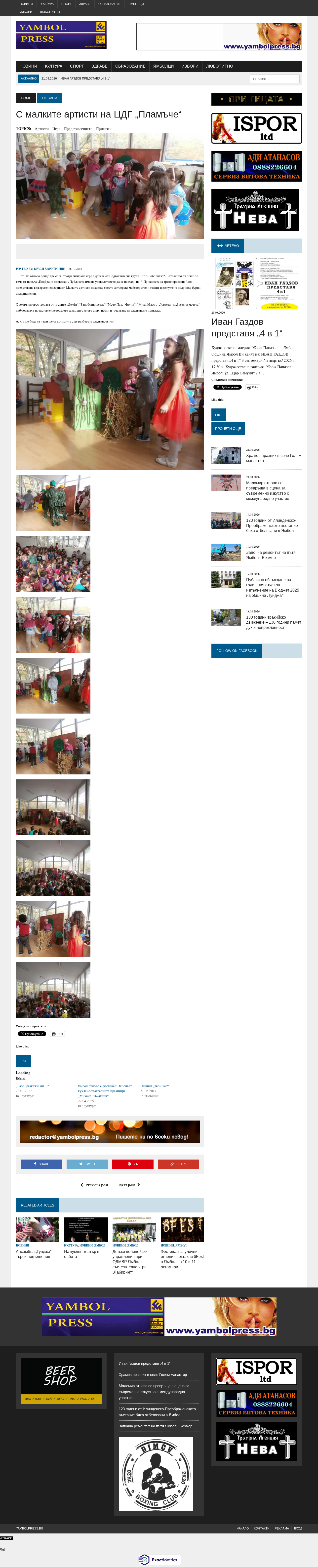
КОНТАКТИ (262, 1528)
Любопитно (50, 12)
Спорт (66, 4)
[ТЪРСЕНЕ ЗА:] (275, 78)
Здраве (85, 4)
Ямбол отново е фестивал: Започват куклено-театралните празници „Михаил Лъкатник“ (105, 1091)
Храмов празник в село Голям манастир (153, 1374)
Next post (127, 1185)
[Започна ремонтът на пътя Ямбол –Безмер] (226, 557)
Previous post (96, 1185)
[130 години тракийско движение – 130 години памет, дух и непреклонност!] (226, 622)
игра (56, 128)
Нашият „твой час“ (154, 1086)
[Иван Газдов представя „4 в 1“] (256, 305)
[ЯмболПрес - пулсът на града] (61, 35)
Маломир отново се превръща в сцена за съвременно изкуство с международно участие (154, 1392)
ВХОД (298, 1528)
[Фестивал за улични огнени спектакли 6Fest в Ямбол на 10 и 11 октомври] (182, 1238)
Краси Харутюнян (49, 269)
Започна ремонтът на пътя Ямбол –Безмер (155, 1426)
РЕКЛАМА (282, 1528)
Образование (109, 4)
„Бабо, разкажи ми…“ (32, 1086)
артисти (42, 128)
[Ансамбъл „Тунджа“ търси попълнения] (37, 1238)
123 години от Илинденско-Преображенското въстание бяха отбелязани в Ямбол (272, 525)
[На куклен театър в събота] (86, 1238)
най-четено (227, 246)
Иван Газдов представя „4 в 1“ (144, 1363)
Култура (47, 4)
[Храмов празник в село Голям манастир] (226, 460)
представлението (78, 128)
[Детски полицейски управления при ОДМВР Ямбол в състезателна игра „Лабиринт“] (134, 1238)
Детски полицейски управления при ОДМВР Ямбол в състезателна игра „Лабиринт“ (130, 1261)
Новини (26, 4)
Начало (243, 1528)
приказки (104, 128)
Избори (26, 12)
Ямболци (136, 4)
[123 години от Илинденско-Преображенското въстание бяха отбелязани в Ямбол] (226, 525)
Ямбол (99, 1245)
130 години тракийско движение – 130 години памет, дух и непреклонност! (274, 622)
